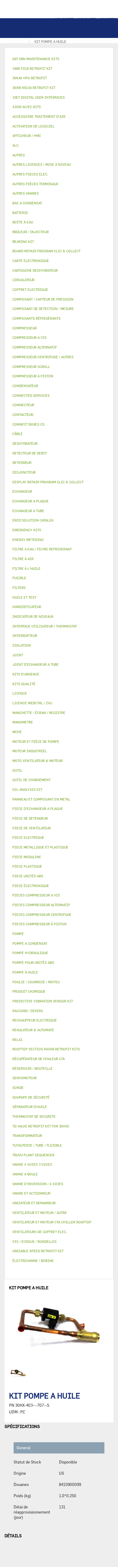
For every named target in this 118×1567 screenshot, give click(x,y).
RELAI (17, 1040)
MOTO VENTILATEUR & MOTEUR (37, 761)
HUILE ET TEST (24, 597)
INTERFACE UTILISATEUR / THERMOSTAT (44, 626)
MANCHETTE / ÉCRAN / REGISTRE (38, 713)
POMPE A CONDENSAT (29, 943)
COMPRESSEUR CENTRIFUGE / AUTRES (43, 357)
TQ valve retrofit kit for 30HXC (40, 1126)
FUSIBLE (19, 578)
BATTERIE (20, 213)
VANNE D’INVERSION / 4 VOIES (37, 1184)
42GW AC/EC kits (26, 107)
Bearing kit (23, 241)
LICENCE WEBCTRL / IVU (32, 703)
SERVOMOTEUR (24, 1078)
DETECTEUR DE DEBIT (29, 453)
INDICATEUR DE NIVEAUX (32, 616)
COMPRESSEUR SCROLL (31, 367)
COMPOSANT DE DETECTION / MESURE (43, 309)
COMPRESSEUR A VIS (29, 337)
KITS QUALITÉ (23, 684)
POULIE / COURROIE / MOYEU (36, 982)
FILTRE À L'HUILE (26, 568)
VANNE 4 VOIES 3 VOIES (32, 1164)
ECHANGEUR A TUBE (28, 511)
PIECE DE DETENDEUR (30, 818)
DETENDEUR (21, 462)
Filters (19, 588)
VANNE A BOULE (25, 1174)
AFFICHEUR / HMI (26, 136)
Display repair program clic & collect (48, 482)
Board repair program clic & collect (46, 251)
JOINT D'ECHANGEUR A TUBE (35, 664)
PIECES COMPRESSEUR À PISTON (39, 924)
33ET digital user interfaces (38, 97)
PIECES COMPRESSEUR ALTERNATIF (41, 905)
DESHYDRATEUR (25, 443)
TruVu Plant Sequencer (33, 1155)
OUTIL (17, 770)
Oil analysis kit (27, 789)
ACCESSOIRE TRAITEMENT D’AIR (38, 116)
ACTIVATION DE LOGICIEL (33, 126)
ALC (15, 145)
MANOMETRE (22, 722)
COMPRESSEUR (24, 328)
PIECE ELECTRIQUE (28, 837)
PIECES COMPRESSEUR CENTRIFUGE (41, 914)
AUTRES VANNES (25, 193)
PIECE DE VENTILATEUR (31, 828)
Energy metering (28, 540)
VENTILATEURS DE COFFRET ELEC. (39, 1232)
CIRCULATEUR (23, 280)
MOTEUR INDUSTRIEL (29, 751)
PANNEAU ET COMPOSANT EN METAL (41, 799)
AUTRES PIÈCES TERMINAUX (35, 184)
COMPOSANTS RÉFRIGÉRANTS (36, 318)
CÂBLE (17, 434)
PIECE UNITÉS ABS (27, 876)
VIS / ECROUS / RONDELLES (34, 1241)
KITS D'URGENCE (25, 674)
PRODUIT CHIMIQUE (28, 991)
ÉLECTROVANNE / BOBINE (33, 1261)
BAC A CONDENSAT (27, 203)
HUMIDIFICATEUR (26, 607)
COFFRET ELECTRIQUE (30, 289)
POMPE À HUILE (25, 972)
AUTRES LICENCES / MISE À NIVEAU (41, 164)
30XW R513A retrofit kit (33, 88)
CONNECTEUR (23, 405)
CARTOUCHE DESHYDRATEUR (35, 270)
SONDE (18, 1087)
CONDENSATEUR (25, 386)
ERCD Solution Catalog (33, 520)
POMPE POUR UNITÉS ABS (33, 962)
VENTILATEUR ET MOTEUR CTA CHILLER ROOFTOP (51, 1222)
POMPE (18, 934)
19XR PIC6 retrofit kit (32, 68)
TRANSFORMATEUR (27, 1135)
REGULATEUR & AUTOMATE (33, 1030)
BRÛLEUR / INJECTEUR (30, 232)
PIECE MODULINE (26, 857)
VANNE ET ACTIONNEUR (31, 1193)
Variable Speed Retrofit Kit (38, 1251)
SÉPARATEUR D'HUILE (29, 1107)
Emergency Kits (26, 530)
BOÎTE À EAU (22, 222)
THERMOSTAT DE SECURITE (34, 1116)
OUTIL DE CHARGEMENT (31, 780)
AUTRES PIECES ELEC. (30, 174)
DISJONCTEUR (24, 472)
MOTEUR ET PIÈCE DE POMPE (35, 741)
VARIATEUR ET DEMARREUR (34, 1203)
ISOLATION (21, 645)
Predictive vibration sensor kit (42, 1001)
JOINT (17, 655)
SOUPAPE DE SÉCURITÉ (31, 1097)
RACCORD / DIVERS (27, 1011)
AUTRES (18, 155)
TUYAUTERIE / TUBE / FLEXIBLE (37, 1145)
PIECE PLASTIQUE (27, 866)
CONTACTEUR (22, 414)
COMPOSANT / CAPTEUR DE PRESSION (43, 299)
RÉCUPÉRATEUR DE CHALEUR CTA (38, 1059)
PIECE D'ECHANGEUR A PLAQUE (37, 809)
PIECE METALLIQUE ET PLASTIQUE (40, 847)
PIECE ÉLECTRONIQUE (30, 886)
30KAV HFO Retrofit (29, 78)
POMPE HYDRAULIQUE (30, 953)
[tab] (59, 59)
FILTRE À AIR (23, 559)
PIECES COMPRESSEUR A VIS (36, 895)
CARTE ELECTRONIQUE (30, 261)
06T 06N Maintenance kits (35, 59)
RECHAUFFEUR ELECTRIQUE (34, 1020)
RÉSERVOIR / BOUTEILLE (32, 1068)
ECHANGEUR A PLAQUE (30, 501)
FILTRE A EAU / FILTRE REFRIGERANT (42, 549)
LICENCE (19, 693)
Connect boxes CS (28, 424)
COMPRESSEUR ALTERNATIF (34, 347)
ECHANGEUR (22, 491)
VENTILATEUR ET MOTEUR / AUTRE (39, 1213)
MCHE (17, 732)
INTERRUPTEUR (24, 635)
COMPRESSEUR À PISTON (32, 376)
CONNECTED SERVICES (31, 395)
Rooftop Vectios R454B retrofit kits (46, 1049)
